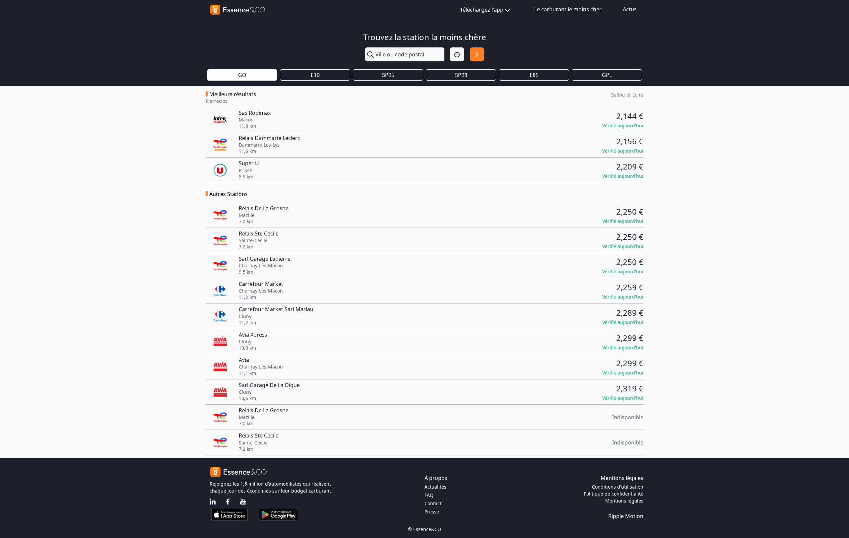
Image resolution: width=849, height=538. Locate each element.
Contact (432, 503)
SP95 (388, 75)
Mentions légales (624, 501)
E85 (534, 75)
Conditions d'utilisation (617, 487)
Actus (630, 9)
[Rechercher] (477, 54)
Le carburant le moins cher (568, 9)
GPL (607, 75)
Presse (431, 511)
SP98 (461, 75)
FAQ (428, 495)
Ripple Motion (625, 516)
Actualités (435, 487)
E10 (315, 75)
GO (242, 75)
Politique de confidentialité (613, 494)
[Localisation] (457, 54)
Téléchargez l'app (481, 9)
